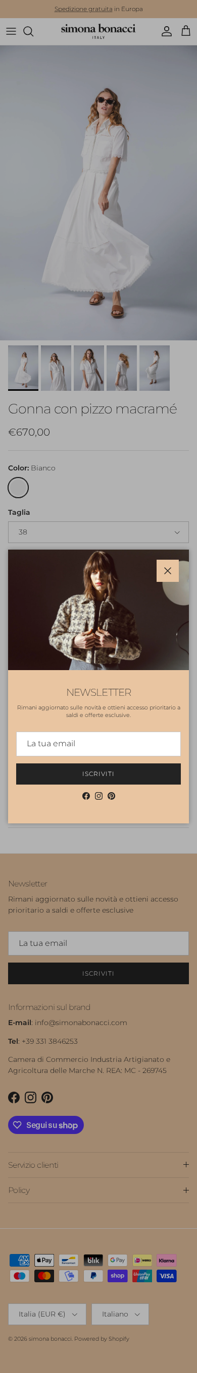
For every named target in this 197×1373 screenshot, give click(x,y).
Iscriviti (98, 774)
